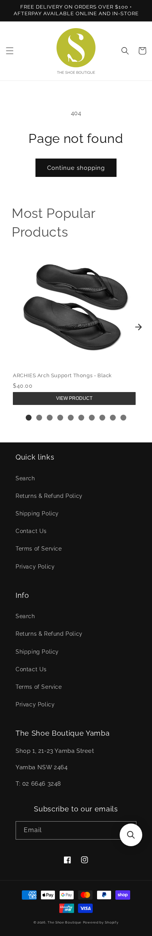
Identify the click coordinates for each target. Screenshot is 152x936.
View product (74, 398)
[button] (9, 50)
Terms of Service (39, 549)
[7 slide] (92, 418)
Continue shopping (76, 167)
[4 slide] (60, 418)
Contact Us (31, 531)
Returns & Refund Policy (49, 496)
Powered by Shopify (101, 922)
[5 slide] (71, 418)
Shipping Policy (37, 513)
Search (25, 478)
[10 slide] (123, 418)
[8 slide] (102, 418)
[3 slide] (50, 418)
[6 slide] (81, 418)
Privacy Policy (35, 566)
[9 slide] (113, 418)
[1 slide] (29, 418)
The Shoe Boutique (64, 922)
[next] (138, 327)
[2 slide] (39, 418)
